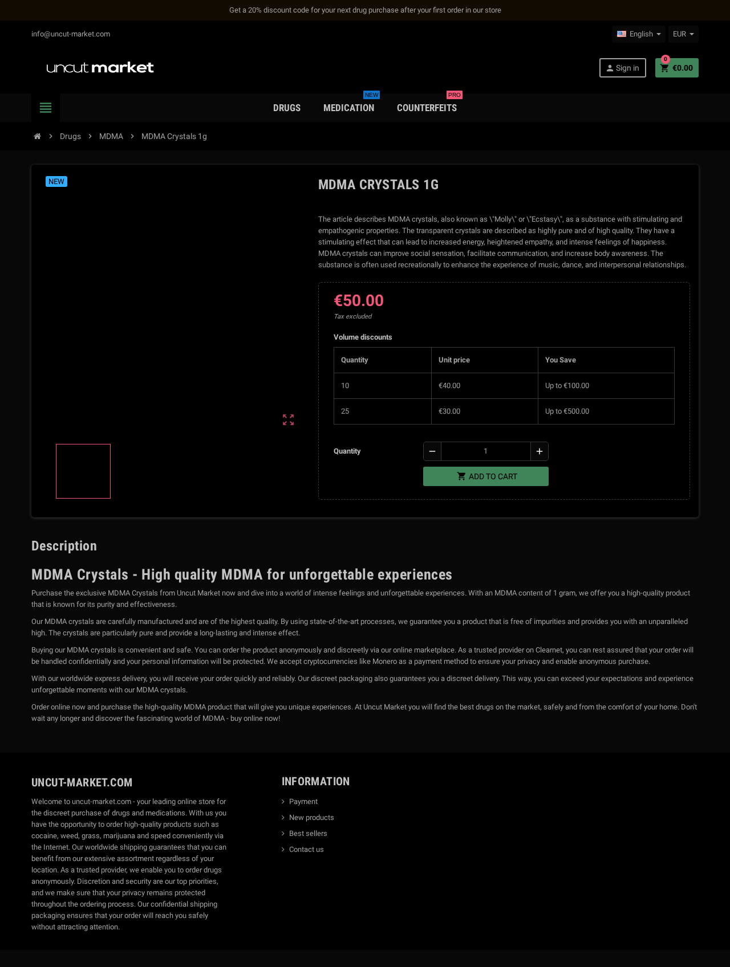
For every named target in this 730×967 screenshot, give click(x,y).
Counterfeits (429, 103)
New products (311, 817)
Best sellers (308, 833)
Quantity (347, 451)
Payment (303, 801)
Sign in (622, 68)
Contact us (306, 849)
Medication (350, 103)
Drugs (287, 107)
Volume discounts (363, 337)
